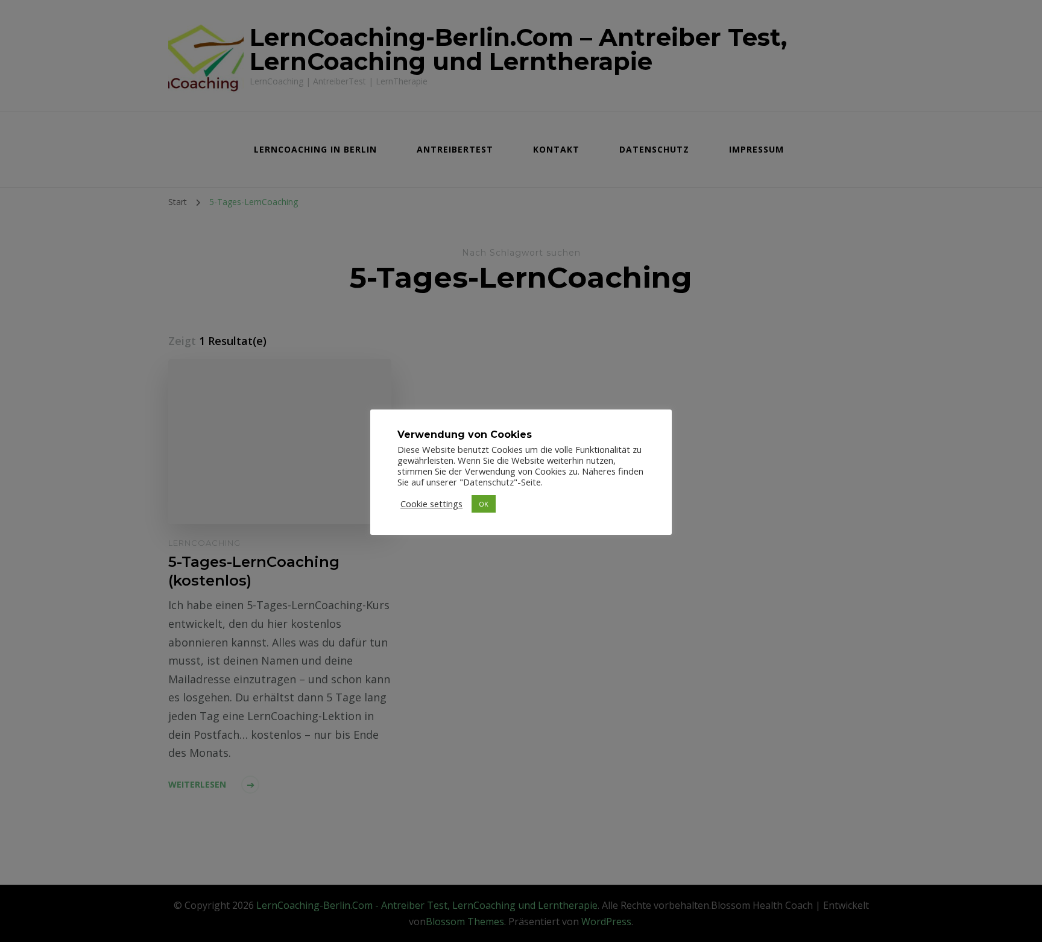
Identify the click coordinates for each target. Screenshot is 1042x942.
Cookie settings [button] (431, 503)
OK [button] (483, 503)
